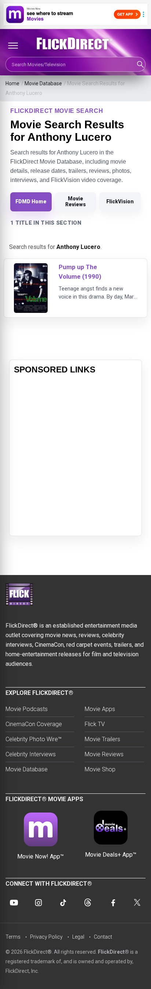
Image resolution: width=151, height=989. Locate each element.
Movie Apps (100, 709)
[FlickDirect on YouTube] (14, 902)
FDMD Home (31, 201)
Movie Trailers (102, 739)
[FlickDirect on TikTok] (63, 902)
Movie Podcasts (26, 709)
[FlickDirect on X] (137, 902)
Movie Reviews (75, 201)
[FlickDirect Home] (75, 44)
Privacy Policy (46, 937)
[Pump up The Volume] (31, 267)
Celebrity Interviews (30, 754)
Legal (78, 937)
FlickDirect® (113, 952)
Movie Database (43, 83)
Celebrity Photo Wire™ (33, 739)
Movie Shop (100, 769)
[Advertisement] (75, 455)
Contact (103, 937)
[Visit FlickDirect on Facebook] (112, 902)
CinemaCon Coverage (33, 724)
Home (12, 83)
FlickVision (120, 201)
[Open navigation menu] (12, 45)
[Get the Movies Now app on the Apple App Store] (75, 14)
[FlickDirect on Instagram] (38, 902)
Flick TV (95, 724)
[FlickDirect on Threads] (88, 902)
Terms (13, 937)
